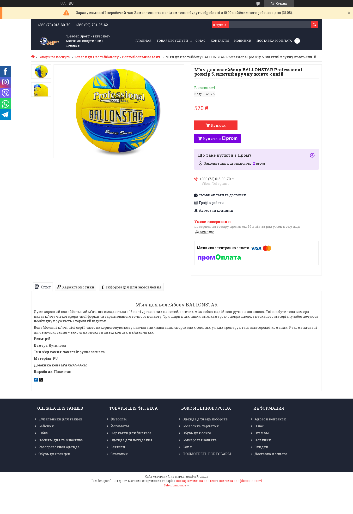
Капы (188, 447)
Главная (143, 40)
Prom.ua (202, 476)
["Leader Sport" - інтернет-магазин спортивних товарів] (49, 41)
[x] (41, 380)
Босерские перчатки (201, 426)
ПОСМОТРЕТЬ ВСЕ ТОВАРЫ (207, 454)
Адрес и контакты (270, 419)
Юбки (43, 433)
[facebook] (36, 380)
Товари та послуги (54, 57)
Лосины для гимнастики (61, 440)
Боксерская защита (200, 440)
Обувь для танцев (54, 454)
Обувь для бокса (197, 433)
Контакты (220, 40)
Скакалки (119, 454)
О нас (200, 40)
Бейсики (46, 426)
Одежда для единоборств (205, 419)
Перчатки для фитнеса (130, 433)
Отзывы (262, 433)
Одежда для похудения (131, 440)
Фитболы (118, 419)
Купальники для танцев (60, 419)
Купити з (212, 138)
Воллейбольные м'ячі (142, 57)
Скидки (261, 447)
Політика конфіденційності (240, 481)
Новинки (242, 40)
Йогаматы (119, 426)
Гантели (117, 447)
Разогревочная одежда (58, 447)
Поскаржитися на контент (196, 481)
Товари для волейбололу (96, 57)
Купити (218, 125)
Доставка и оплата (274, 40)
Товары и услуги (172, 40)
